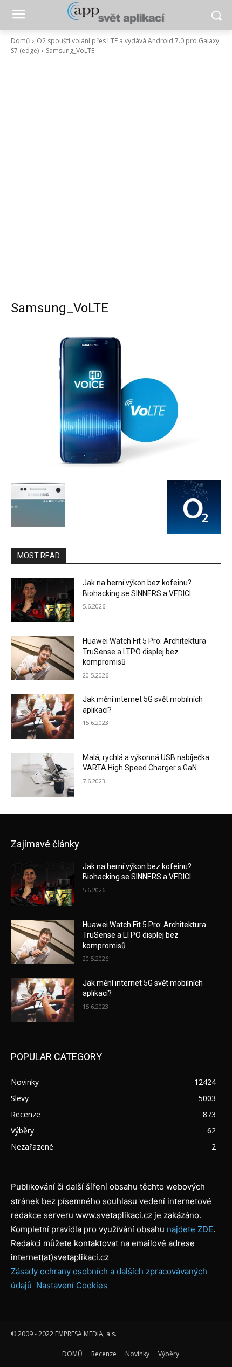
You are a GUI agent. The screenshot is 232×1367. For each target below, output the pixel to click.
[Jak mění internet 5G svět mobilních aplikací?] (42, 716)
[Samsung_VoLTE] (116, 400)
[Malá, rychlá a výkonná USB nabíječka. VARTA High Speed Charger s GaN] (42, 775)
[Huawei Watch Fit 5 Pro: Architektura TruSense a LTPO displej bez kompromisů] (42, 658)
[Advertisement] (116, 177)
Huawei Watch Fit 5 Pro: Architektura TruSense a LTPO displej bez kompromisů (144, 651)
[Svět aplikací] (116, 13)
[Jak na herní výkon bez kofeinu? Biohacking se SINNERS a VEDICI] (42, 600)
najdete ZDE (190, 1229)
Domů (20, 40)
